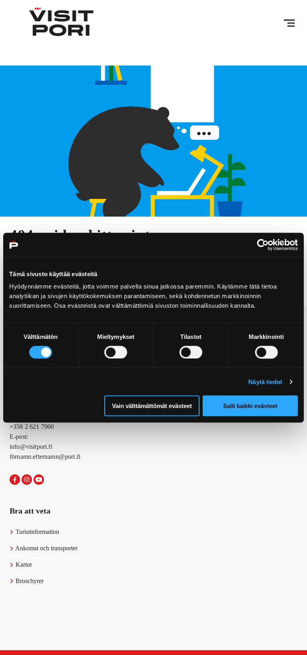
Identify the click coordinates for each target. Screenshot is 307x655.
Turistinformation (36, 531)
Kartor (23, 564)
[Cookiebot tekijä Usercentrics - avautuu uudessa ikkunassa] (263, 245)
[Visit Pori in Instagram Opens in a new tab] (27, 480)
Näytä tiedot (265, 381)
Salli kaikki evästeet (250, 405)
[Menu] (289, 23)
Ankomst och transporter (46, 548)
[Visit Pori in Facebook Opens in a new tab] (15, 480)
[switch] (115, 352)
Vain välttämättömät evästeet (152, 405)
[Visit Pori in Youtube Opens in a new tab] (39, 480)
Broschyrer (29, 580)
